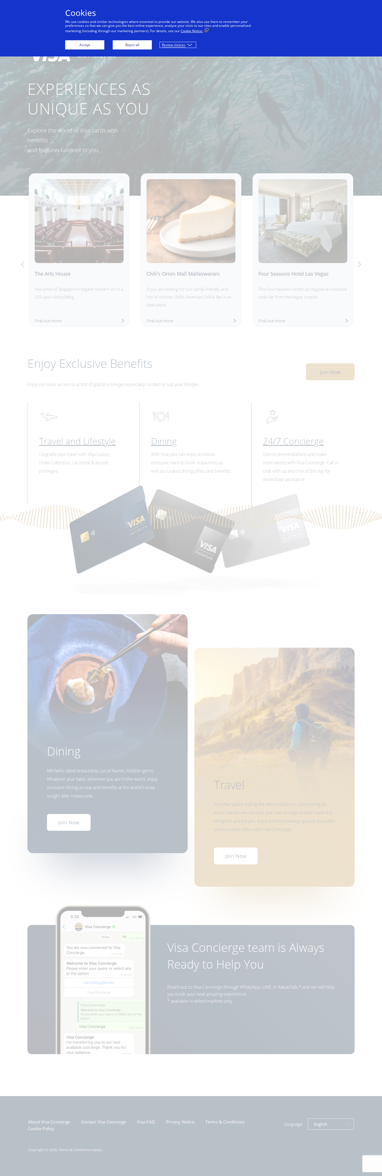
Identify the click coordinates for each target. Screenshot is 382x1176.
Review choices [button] (173, 44)
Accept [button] (84, 44)
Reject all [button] (132, 44)
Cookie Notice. (192, 31)
